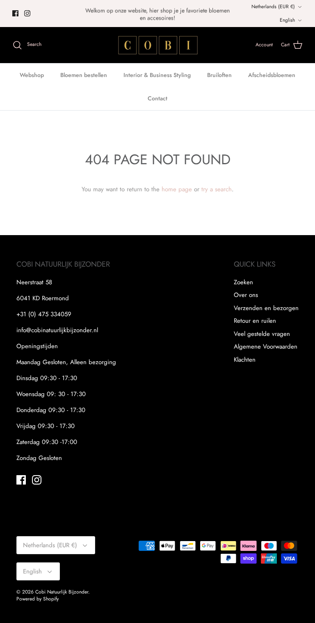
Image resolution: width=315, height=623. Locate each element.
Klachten (245, 359)
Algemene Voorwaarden (265, 346)
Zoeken (243, 282)
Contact (157, 98)
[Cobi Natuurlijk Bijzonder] (157, 45)
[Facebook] (15, 13)
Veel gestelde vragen (262, 333)
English (287, 20)
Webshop (32, 75)
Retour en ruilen (255, 320)
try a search (216, 189)
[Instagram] (27, 13)
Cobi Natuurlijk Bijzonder (61, 592)
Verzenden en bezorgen (266, 308)
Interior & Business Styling (157, 75)
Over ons (246, 294)
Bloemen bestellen (83, 75)
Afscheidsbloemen (271, 75)
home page (177, 189)
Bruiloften (219, 75)
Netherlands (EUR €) (273, 6)
